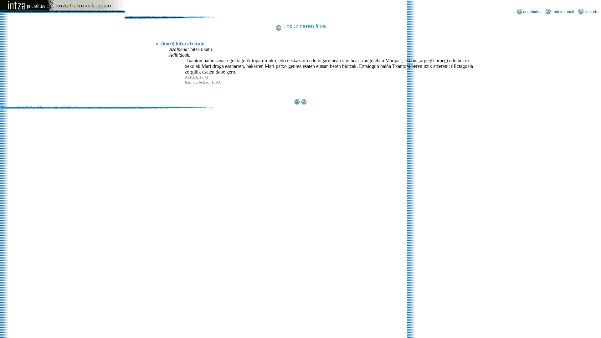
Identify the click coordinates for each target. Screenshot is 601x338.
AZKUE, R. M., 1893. (203, 79)
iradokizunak (563, 11)
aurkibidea (532, 11)
